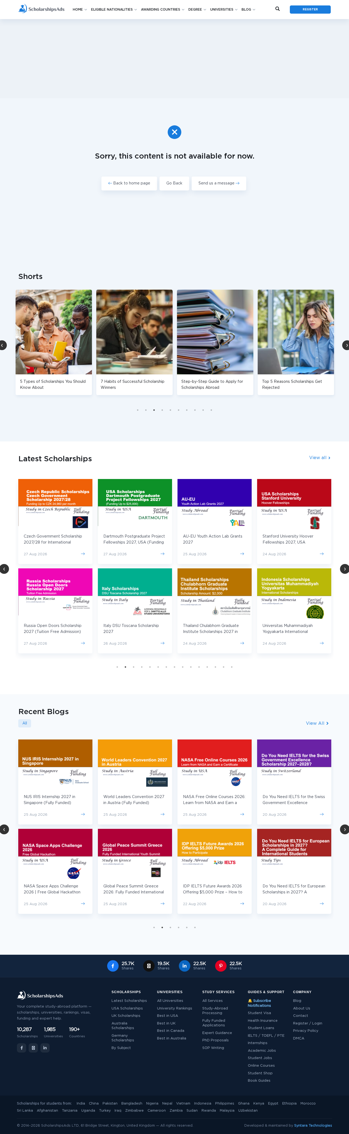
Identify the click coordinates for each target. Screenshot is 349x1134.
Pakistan (110, 1103)
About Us (301, 1008)
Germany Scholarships (123, 1038)
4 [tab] (162, 410)
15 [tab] (231, 667)
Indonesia (202, 1103)
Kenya (258, 1103)
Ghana (243, 1103)
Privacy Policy (305, 1031)
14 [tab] (223, 667)
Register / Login (307, 1023)
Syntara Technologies (313, 1125)
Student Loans (261, 1028)
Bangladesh (131, 1103)
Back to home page (131, 183)
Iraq (118, 1110)
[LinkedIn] (45, 1048)
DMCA (298, 1038)
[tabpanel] (53, 342)
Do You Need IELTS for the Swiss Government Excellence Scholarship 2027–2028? (294, 803)
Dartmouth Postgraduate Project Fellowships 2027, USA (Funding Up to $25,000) (134, 542)
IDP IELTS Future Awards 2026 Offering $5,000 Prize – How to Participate (212, 892)
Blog (246, 9)
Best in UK (166, 1023)
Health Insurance (263, 1021)
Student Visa (259, 1013)
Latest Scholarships (129, 1001)
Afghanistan (47, 1110)
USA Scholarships (127, 1008)
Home (78, 9)
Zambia (176, 1110)
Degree (195, 9)
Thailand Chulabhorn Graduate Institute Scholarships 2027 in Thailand (211, 632)
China (94, 1103)
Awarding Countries (160, 9)
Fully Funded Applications (213, 1023)
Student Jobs (260, 1058)
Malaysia (227, 1110)
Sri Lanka (25, 1110)
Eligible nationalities (112, 9)
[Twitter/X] (33, 1048)
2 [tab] (146, 410)
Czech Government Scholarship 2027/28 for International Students (53, 542)
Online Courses (261, 1066)
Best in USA (167, 1016)
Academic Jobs (262, 1051)
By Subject (121, 1048)
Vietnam (183, 1103)
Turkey (105, 1110)
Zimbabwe (134, 1110)
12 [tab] (207, 667)
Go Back (174, 183)
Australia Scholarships (123, 1026)
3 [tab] (154, 410)
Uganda (88, 1110)
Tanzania (69, 1110)
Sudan (192, 1110)
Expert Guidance (217, 1033)
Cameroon (157, 1110)
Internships (257, 1043)
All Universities (170, 1001)
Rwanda (208, 1110)
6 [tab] (178, 410)
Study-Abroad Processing (215, 1011)
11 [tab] (199, 667)
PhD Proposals (215, 1040)
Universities (221, 9)
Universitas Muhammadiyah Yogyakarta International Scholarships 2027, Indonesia (289, 632)
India (81, 1103)
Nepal (167, 1103)
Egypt (273, 1103)
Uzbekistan (248, 1110)
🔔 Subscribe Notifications (259, 1003)
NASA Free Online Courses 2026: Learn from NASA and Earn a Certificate (214, 803)
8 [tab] (195, 410)
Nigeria (152, 1103)
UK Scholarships (126, 1016)
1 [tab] (137, 410)
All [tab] (24, 723)
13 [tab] (215, 667)
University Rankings (174, 1008)
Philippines (224, 1103)
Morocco (308, 1103)
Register (310, 9)
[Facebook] (21, 1048)
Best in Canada (170, 1031)
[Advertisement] (174, 58)
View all (318, 458)
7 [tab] (186, 410)
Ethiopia (289, 1103)
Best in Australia (171, 1038)
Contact (300, 1016)
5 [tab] (170, 410)
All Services (212, 1001)
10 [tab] (211, 410)
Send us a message (217, 183)
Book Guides (259, 1081)
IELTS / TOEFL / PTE (266, 1036)
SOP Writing (213, 1048)
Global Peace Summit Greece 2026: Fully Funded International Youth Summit (133, 892)
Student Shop (260, 1073)
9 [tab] (203, 410)
